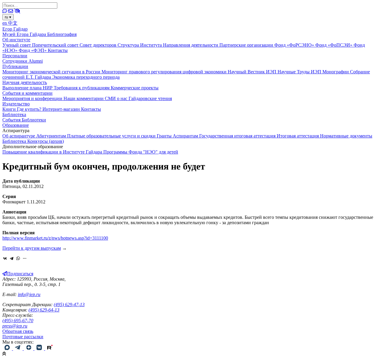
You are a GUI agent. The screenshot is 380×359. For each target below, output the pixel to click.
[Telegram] (11, 258)
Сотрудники (15, 61)
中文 (13, 23)
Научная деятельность (24, 82)
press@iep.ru (14, 325)
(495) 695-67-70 (17, 320)
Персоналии (14, 55)
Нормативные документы (346, 135)
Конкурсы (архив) (45, 141)
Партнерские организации (246, 45)
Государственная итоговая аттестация (238, 135)
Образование (15, 125)
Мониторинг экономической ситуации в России (52, 71)
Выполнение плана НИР (28, 87)
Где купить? (29, 109)
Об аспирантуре (19, 135)
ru (8, 17)
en (5, 23)
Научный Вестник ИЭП (253, 71)
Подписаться (20, 273)
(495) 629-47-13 (69, 304)
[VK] (39, 348)
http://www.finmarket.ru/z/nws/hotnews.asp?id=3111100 (55, 238)
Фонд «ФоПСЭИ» (334, 45)
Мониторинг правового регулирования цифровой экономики (165, 71)
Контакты (58, 50)
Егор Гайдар (15, 28)
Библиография (62, 34)
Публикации (15, 66)
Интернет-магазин (61, 109)
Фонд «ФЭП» (33, 50)
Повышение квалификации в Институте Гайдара (52, 151)
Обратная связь (17, 331)
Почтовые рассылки (22, 336)
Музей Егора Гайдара (24, 34)
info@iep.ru (29, 294)
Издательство (16, 103)
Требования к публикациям (82, 87)
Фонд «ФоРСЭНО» (294, 45)
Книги (9, 109)
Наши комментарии (84, 98)
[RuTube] (50, 348)
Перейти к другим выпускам (31, 248)
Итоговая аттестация (298, 135)
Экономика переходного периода (86, 77)
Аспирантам (186, 135)
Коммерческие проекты (135, 87)
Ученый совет (17, 45)
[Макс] (7, 348)
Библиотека (14, 114)
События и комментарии (27, 93)
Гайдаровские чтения (150, 98)
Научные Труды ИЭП (300, 71)
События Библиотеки (24, 119)
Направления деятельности (191, 45)
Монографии (336, 71)
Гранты (165, 135)
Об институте (16, 39)
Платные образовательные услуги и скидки (112, 135)
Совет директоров (99, 45)
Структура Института (140, 45)
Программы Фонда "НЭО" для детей (140, 151)
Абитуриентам (51, 135)
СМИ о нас (117, 98)
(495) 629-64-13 (43, 309)
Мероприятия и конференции (33, 98)
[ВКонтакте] (5, 258)
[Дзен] (29, 348)
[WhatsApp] (18, 258)
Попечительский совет (56, 45)
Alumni (35, 61)
